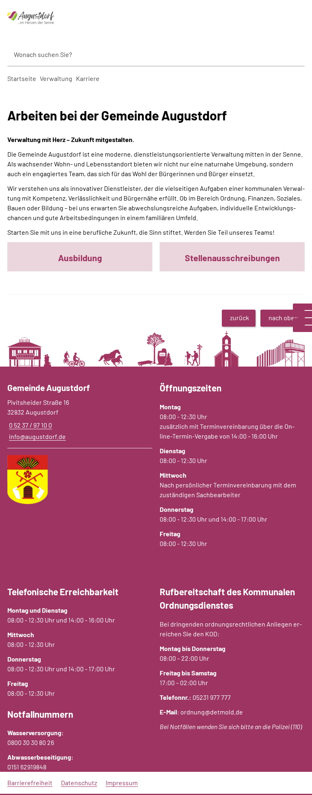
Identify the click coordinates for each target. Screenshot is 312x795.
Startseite (21, 78)
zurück (239, 317)
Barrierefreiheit (29, 782)
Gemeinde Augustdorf (48, 387)
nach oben (283, 317)
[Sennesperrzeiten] (302, 328)
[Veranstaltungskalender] (302, 321)
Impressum (122, 782)
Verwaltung (56, 78)
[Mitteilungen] (302, 314)
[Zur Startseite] (52, 18)
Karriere (88, 78)
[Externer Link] (302, 307)
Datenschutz (79, 782)
